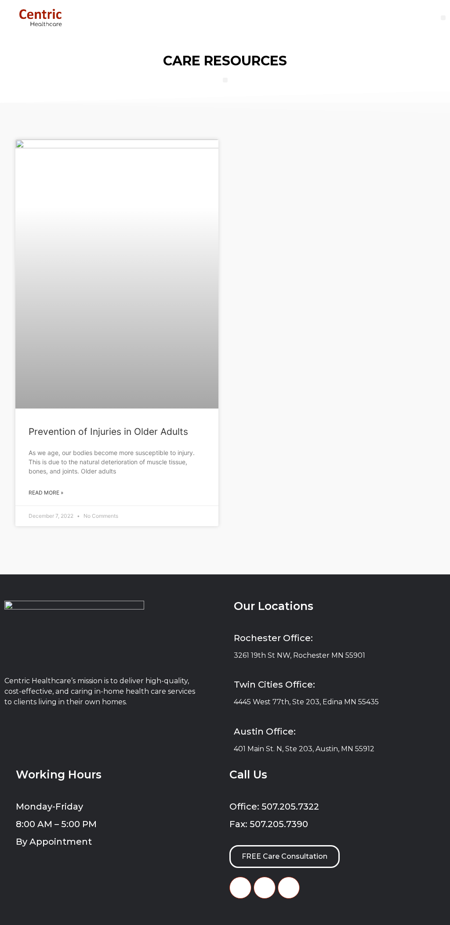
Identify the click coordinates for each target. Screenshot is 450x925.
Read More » (46, 492)
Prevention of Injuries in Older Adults (108, 431)
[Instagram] (289, 888)
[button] (443, 17)
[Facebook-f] (240, 888)
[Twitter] (265, 888)
